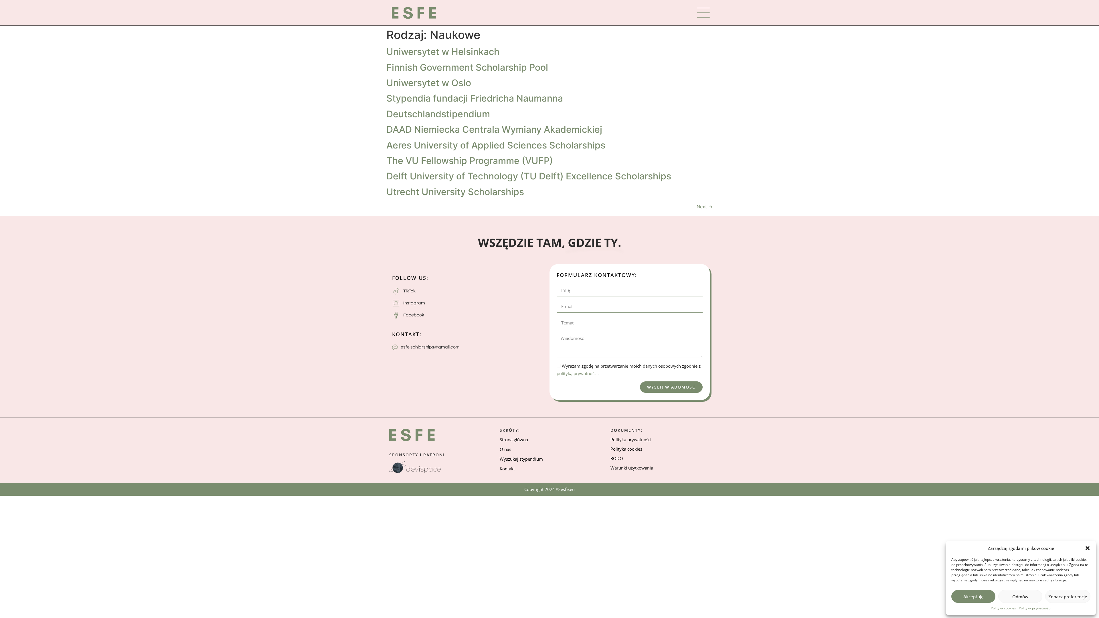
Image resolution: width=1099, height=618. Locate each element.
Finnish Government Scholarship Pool (467, 67)
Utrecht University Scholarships (455, 191)
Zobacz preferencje (1067, 596)
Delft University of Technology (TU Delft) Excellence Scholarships (528, 176)
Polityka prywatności (1035, 608)
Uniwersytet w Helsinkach (442, 51)
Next (705, 206)
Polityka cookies (1003, 608)
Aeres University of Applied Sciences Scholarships (495, 145)
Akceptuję (973, 596)
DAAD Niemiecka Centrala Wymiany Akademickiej (494, 129)
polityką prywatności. (578, 373)
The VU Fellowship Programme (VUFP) (469, 160)
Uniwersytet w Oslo (428, 82)
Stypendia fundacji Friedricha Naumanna (474, 98)
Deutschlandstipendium (438, 114)
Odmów (1020, 596)
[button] (1087, 548)
